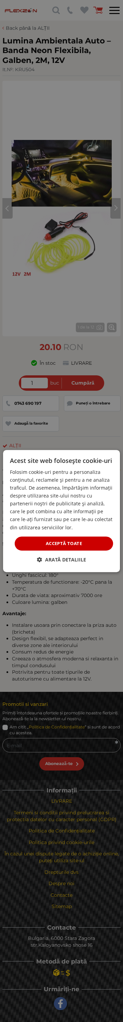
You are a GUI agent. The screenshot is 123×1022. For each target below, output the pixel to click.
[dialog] (61, 511)
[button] (61, 560)
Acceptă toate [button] (64, 543)
